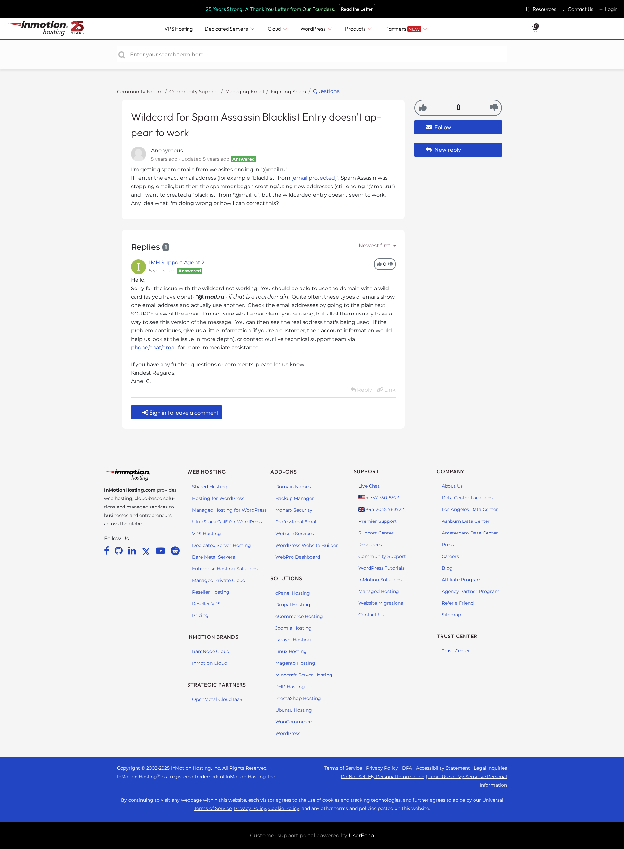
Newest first (375, 245)
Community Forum (139, 92)
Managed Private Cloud (218, 580)
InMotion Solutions (380, 580)
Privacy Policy (382, 768)
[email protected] (314, 178)
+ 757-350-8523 (382, 498)
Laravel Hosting (293, 640)
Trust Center (456, 651)
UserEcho (361, 835)
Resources (370, 544)
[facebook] (107, 550)
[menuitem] (541, 9)
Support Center (376, 533)
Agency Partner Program (471, 591)
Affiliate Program (462, 580)
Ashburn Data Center (466, 521)
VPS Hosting (206, 533)
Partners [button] (402, 28)
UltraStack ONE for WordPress (227, 522)
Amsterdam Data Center (470, 533)
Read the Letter (357, 9)
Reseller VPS (206, 604)
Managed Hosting (378, 591)
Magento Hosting (295, 663)
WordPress (287, 733)
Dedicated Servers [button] (227, 28)
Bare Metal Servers (213, 557)
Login (611, 9)
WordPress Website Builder (306, 545)
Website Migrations (380, 603)
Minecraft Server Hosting (303, 675)
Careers (450, 556)
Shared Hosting (210, 487)
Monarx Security (293, 510)
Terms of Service (343, 768)
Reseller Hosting (210, 592)
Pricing (200, 615)
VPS (178, 28)
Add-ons (283, 472)
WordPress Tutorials (381, 568)
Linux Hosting (291, 651)
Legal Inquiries (490, 768)
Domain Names (293, 487)
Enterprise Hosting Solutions (225, 569)
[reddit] (175, 550)
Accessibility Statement (443, 768)
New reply (447, 149)
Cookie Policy (283, 808)
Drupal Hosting (292, 605)
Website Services (294, 533)
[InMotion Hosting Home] (37, 28)
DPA (407, 768)
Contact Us (371, 615)
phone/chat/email (154, 347)
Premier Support (377, 521)
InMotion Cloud (209, 663)
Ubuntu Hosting (293, 710)
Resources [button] (544, 9)
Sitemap (451, 615)
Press (448, 544)
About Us (452, 486)
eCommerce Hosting (299, 616)
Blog (447, 568)
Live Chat (369, 486)
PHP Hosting (290, 686)
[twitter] (147, 550)
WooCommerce (293, 722)
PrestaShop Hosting (298, 698)
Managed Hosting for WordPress (229, 510)
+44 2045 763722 (384, 509)
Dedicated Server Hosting (221, 545)
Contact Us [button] (580, 9)
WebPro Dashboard (297, 557)
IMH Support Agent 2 (176, 262)
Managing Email (244, 92)
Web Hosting (206, 472)
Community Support (193, 92)
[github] (120, 550)
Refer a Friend (458, 603)
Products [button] (356, 28)
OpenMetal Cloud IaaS (217, 699)
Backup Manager (294, 498)
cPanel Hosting (292, 593)
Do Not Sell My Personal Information (382, 776)
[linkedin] (133, 550)
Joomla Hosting (293, 628)
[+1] (423, 107)
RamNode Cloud (210, 651)
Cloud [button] (275, 28)
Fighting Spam (288, 92)
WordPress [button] (313, 28)
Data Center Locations (467, 498)
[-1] (494, 107)
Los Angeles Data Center (470, 509)
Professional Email (296, 522)
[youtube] (161, 550)
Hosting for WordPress (218, 498)
